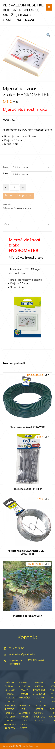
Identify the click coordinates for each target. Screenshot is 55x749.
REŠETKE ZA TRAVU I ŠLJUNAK (10, 686)
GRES (24, 721)
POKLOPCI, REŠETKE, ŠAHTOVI (10, 709)
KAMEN (24, 694)
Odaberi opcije (27, 433)
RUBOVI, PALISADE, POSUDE (10, 698)
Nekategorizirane (23, 208)
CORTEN (24, 728)
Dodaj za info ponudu (18, 195)
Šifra (5, 174)
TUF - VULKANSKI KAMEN (24, 713)
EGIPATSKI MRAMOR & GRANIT (24, 686)
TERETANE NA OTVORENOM (39, 702)
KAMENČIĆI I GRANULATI (24, 702)
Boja (5, 167)
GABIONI (24, 725)
